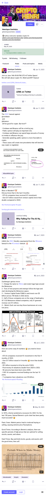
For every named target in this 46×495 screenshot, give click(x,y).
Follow (30, 24)
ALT (41, 472)
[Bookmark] (33, 101)
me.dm (18, 32)
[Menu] (42, 24)
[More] (43, 101)
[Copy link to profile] (37, 24)
